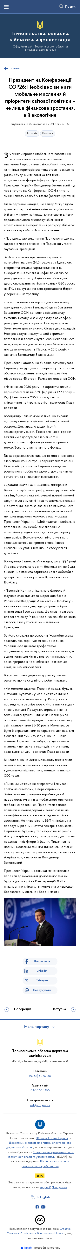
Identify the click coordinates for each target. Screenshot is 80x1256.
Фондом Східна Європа (52, 1138)
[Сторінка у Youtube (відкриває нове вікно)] (43, 1207)
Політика (47, 133)
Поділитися (42, 961)
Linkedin (42, 970)
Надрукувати (42, 990)
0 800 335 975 (40, 1090)
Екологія (32, 133)
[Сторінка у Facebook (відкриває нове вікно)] (37, 1207)
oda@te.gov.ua (40, 1105)
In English (43, 1197)
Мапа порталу (36, 1027)
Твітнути (42, 980)
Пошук (70, 7)
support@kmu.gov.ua (53, 1187)
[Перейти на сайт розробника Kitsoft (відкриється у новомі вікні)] (26, 1247)
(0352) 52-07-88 (40, 1076)
